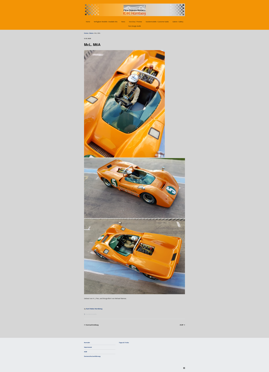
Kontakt (87, 342)
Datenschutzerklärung (92, 356)
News (123, 22)
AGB (85, 352)
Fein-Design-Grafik (134, 26)
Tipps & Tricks (124, 342)
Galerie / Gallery (178, 22)
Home (88, 22)
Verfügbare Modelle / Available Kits (105, 22)
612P (181, 325)
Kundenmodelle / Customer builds (157, 22)
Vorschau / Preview (135, 22)
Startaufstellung (92, 325)
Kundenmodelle (91, 314)
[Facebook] (184, 368)
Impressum (88, 347)
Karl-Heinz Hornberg (94, 309)
